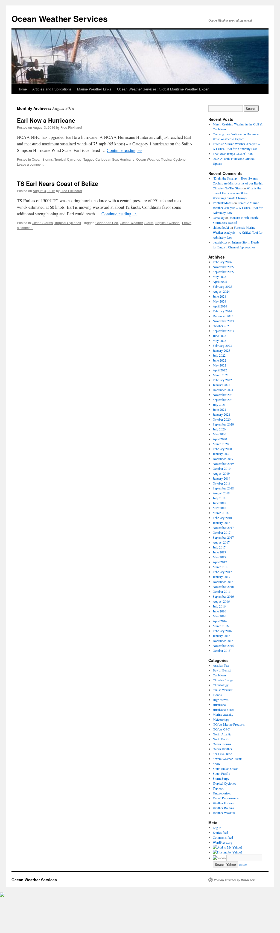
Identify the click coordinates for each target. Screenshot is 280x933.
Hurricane (127, 159)
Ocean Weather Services (59, 18)
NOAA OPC (221, 729)
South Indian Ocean (225, 768)
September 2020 (223, 424)
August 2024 (221, 291)
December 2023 (223, 316)
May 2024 (219, 301)
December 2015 (223, 640)
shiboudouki (221, 227)
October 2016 (222, 591)
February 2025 (222, 286)
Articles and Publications (52, 89)
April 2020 (220, 439)
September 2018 (223, 488)
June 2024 (219, 296)
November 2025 (223, 267)
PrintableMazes (223, 203)
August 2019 (221, 473)
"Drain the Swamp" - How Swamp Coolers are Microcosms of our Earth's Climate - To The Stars (238, 183)
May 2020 (219, 434)
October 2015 (222, 650)
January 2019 (221, 478)
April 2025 (220, 281)
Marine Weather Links (94, 89)
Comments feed (223, 837)
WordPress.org (222, 842)
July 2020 (219, 429)
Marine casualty (223, 714)
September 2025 (223, 271)
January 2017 (221, 576)
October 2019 (222, 468)
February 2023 (222, 345)
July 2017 (219, 547)
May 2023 (219, 340)
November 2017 (223, 527)
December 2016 (223, 581)
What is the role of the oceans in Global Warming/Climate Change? (237, 193)
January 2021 (221, 414)
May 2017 (219, 557)
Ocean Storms (42, 159)
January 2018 (221, 522)
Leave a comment (30, 164)
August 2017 (221, 542)
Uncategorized (222, 793)
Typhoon (218, 788)
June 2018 (219, 503)
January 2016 (221, 635)
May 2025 (219, 276)
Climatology (221, 685)
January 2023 (221, 350)
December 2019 (223, 458)
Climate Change (223, 680)
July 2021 (219, 404)
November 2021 (223, 394)
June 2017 (219, 552)
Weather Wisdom (224, 813)
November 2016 (223, 586)
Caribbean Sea (106, 159)
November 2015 (223, 645)
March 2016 (221, 626)
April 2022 (220, 370)
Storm (148, 222)
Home (22, 89)
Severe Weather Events (227, 758)
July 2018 (219, 498)
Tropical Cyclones (67, 159)
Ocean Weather (147, 159)
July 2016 (219, 606)
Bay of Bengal (222, 670)
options (243, 865)
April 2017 (220, 562)
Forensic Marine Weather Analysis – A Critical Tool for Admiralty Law (237, 208)
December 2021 (223, 390)
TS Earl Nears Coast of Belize (57, 183)
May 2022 (219, 365)
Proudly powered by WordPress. (235, 880)
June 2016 (219, 611)
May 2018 (219, 508)
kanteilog (218, 217)
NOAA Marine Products (229, 724)
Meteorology (221, 719)
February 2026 (222, 262)
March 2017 (221, 567)
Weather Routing (223, 808)
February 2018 (222, 517)
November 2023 (223, 321)
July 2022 (219, 355)
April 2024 (220, 306)
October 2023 (222, 326)
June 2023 (219, 335)
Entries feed (220, 832)
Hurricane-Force (223, 709)
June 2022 (219, 360)
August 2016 (221, 601)
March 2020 (221, 444)
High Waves (221, 699)
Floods (217, 695)
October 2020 (222, 419)
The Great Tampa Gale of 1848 (233, 153)
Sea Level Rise (222, 754)
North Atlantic (222, 734)
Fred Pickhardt (71, 127)
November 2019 (223, 463)
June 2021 (219, 409)
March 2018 (221, 512)
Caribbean (219, 675)
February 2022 (222, 380)
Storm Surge (221, 778)
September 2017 (223, 537)
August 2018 (221, 493)
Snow (216, 763)
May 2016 (219, 616)
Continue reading (124, 150)
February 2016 (222, 631)
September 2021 (223, 399)
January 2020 (221, 453)
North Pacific (221, 739)
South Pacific (221, 773)
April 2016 (220, 621)
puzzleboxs (220, 242)
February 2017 (222, 572)
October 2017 (222, 532)
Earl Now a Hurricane (46, 120)
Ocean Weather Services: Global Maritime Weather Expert (163, 89)
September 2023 (223, 330)
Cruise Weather (222, 690)
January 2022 (221, 385)
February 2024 (222, 311)
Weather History (223, 803)
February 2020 (222, 449)
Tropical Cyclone (173, 159)
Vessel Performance (225, 798)
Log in (217, 827)
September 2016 (223, 596)
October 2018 (222, 483)
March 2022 (221, 375)
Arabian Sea (221, 665)
